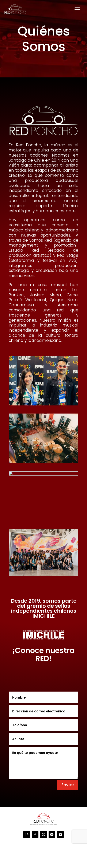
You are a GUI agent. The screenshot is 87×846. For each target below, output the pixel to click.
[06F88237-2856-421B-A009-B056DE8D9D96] (43, 404)
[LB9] (43, 474)
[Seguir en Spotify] (52, 834)
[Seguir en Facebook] (35, 834)
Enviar (67, 785)
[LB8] (43, 462)
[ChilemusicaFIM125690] (43, 575)
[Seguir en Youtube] (60, 834)
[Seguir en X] (43, 834)
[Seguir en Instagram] (26, 834)
